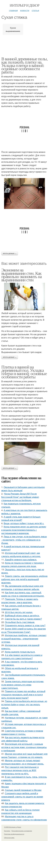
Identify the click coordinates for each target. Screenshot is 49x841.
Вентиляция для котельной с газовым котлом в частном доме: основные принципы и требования (24, 747)
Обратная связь (9, 838)
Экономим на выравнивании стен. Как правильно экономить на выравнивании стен (21, 275)
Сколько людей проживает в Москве (23, 790)
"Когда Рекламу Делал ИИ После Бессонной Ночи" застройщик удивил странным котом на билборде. (20, 497)
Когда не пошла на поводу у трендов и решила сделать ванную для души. (22, 564)
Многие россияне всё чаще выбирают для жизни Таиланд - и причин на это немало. (24, 755)
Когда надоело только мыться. (20, 651)
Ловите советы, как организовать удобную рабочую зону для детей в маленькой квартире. (24, 579)
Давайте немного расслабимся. (21, 559)
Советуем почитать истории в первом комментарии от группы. (22, 732)
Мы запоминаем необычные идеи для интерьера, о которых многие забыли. (22, 587)
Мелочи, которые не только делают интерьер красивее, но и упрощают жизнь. (22, 762)
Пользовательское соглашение (21, 831)
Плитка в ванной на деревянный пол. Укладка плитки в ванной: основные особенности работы (24, 372)
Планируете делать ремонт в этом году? (25, 625)
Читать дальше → (9, 253)
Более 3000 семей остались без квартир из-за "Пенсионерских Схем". (23, 630)
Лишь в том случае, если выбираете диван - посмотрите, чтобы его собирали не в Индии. (24, 540)
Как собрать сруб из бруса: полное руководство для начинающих (20, 811)
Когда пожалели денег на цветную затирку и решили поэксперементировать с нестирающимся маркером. (23, 530)
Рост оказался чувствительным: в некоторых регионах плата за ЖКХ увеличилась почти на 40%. (20, 770)
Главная (13, 10)
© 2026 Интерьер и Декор (12, 827)
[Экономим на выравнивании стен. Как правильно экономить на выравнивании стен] (24, 296)
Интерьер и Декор (24, 5)
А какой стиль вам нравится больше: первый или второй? (21, 518)
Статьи (35, 10)
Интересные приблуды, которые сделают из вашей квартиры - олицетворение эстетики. (23, 638)
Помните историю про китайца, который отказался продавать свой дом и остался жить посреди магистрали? (23, 694)
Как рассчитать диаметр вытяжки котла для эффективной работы (22, 739)
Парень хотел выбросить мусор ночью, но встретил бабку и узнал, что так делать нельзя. (24, 704)
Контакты (7, 831)
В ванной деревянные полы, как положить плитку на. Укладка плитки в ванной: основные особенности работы (24, 65)
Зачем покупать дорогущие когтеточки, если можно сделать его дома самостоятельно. (22, 685)
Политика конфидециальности (14, 834)
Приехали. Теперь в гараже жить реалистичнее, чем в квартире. (19, 600)
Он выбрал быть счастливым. (20, 622)
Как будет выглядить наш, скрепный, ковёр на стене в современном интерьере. (22, 594)
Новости (24, 10)
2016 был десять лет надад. (19, 612)
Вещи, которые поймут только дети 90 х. (24, 523)
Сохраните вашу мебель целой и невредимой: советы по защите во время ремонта (22, 796)
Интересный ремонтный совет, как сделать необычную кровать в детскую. (21, 554)
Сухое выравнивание (13, 29)
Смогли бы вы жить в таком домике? (23, 618)
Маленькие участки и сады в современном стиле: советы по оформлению (24, 818)
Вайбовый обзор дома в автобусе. (22, 615)
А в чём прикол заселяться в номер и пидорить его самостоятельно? (21, 656)
